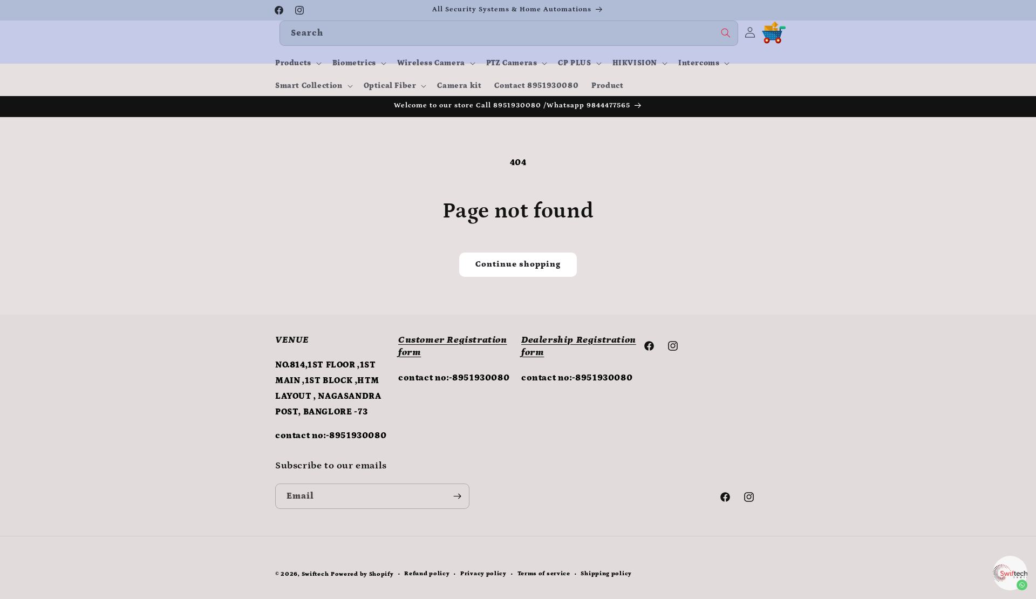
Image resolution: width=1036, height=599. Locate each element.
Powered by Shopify (362, 574)
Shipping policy (606, 573)
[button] (297, 63)
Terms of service (543, 573)
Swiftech (315, 574)
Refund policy (426, 573)
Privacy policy (483, 573)
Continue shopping (518, 264)
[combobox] (509, 33)
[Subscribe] (457, 496)
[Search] (726, 33)
